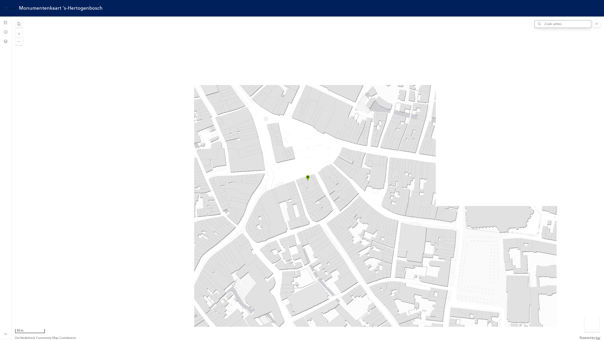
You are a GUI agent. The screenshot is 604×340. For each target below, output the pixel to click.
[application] (308, 178)
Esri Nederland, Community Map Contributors (45, 338)
